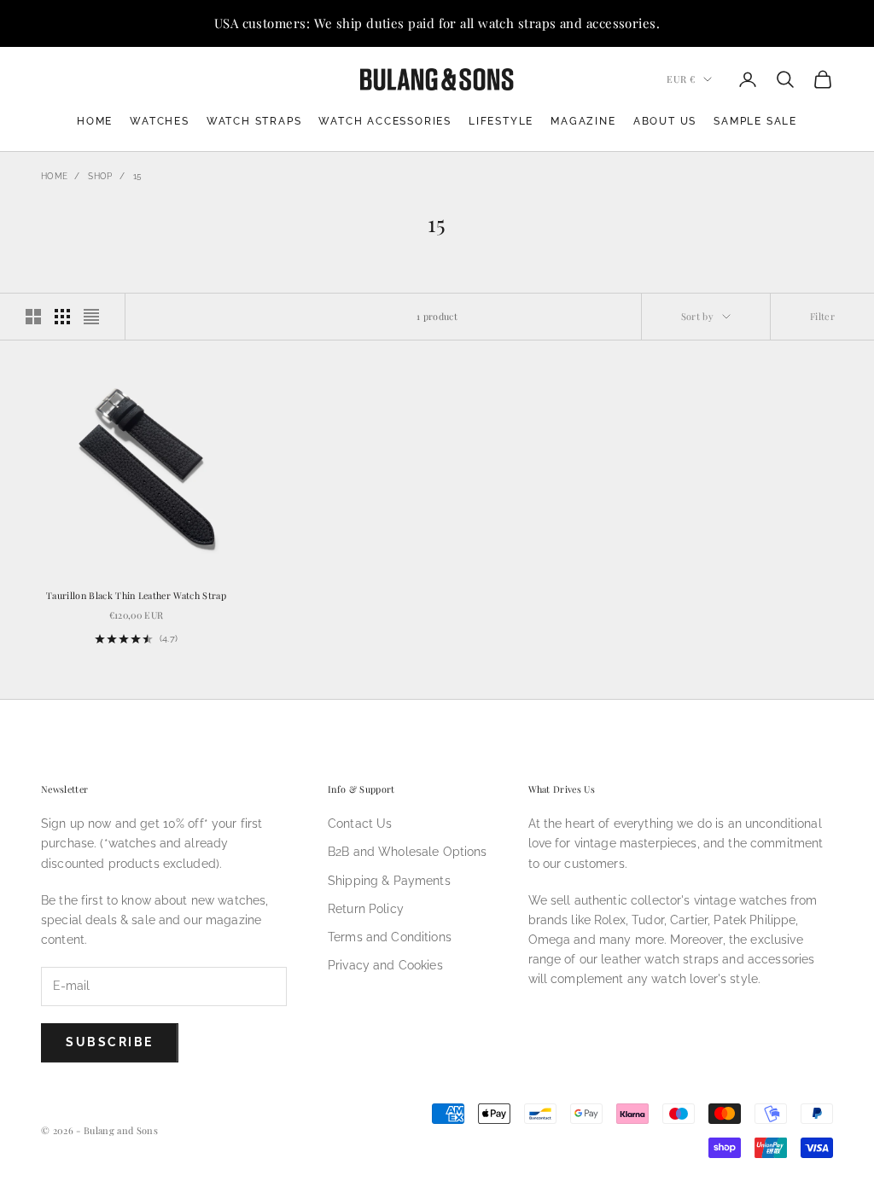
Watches (159, 121)
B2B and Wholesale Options (407, 852)
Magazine (583, 121)
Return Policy (366, 909)
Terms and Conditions (390, 937)
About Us (664, 121)
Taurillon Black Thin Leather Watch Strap (136, 595)
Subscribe (110, 1042)
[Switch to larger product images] (33, 317)
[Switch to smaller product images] (62, 317)
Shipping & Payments (389, 881)
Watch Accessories (385, 121)
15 (137, 176)
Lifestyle (501, 121)
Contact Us (360, 823)
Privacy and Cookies (385, 965)
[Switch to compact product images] (91, 317)
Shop (100, 176)
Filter (822, 316)
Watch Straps (254, 121)
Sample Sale (755, 121)
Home (95, 121)
